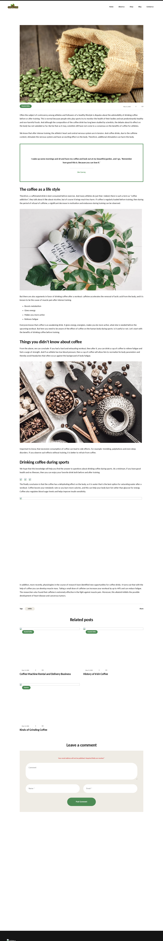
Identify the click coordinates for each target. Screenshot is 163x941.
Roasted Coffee (26, 106)
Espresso (26, 687)
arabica (30, 608)
